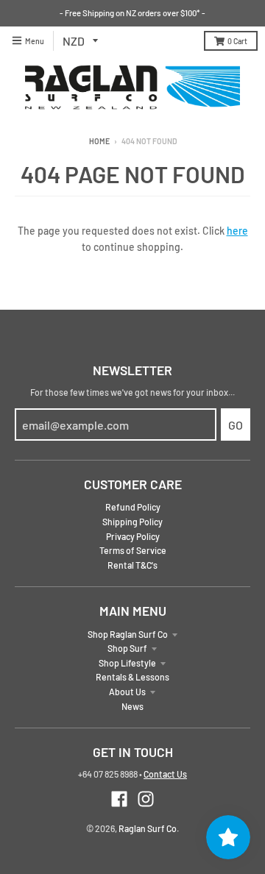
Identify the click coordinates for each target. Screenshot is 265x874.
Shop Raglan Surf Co (128, 634)
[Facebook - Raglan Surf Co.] (119, 799)
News (132, 706)
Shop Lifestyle (127, 663)
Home (99, 141)
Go (235, 425)
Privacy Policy (133, 536)
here (237, 230)
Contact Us (165, 774)
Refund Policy (132, 507)
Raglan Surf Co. (149, 828)
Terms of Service (132, 550)
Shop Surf (127, 648)
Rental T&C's (132, 565)
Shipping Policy (132, 521)
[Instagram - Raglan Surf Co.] (146, 799)
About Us (127, 691)
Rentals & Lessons (132, 677)
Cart (237, 41)
